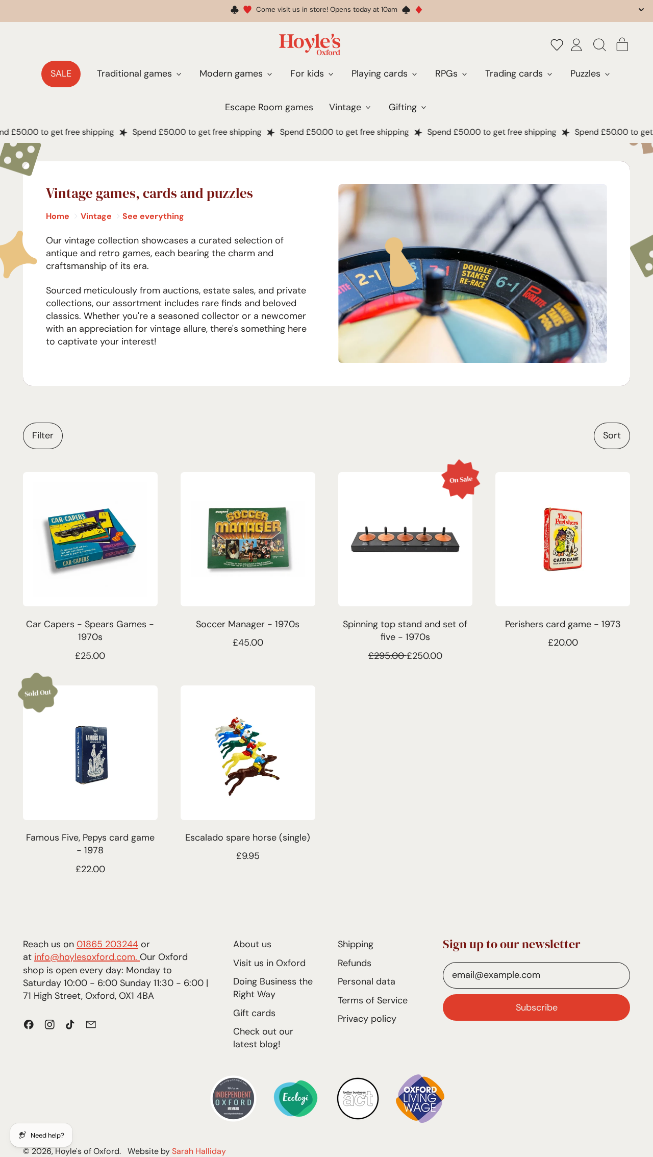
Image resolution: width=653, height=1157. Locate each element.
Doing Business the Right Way (273, 987)
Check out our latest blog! (263, 1037)
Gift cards (254, 1013)
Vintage (96, 216)
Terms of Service (373, 1000)
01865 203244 (107, 944)
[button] (557, 44)
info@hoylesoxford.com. (87, 957)
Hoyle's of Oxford (87, 1151)
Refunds (354, 963)
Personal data (366, 981)
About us (252, 944)
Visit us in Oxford (269, 963)
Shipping (355, 944)
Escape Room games (269, 107)
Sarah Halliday (199, 1151)
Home (57, 216)
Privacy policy (367, 1019)
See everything (153, 216)
